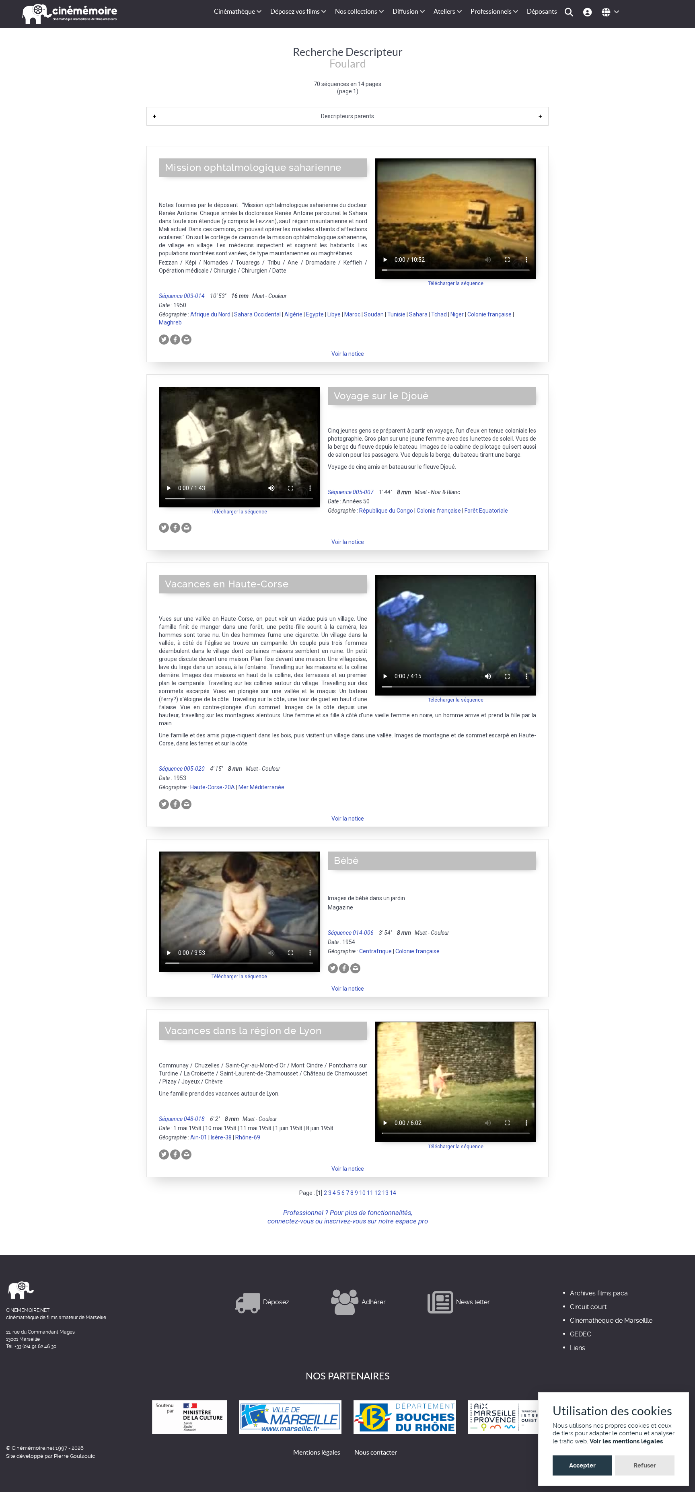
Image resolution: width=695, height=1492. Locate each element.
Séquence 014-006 (351, 933)
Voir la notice (347, 354)
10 (362, 1193)
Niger (457, 314)
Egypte (315, 314)
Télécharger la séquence (455, 283)
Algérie (293, 314)
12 (377, 1193)
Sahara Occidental (257, 314)
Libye (334, 314)
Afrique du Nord (210, 314)
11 (370, 1193)
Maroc (352, 314)
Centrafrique (375, 951)
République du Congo (386, 510)
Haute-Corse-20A (212, 787)
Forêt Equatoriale (486, 510)
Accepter (582, 1465)
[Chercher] (570, 11)
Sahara (418, 314)
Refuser (644, 1465)
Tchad (439, 314)
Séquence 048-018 (182, 1119)
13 (385, 1193)
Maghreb (170, 322)
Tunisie (396, 314)
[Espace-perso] (588, 11)
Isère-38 (221, 1137)
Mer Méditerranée (261, 787)
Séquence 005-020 (182, 768)
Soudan (374, 314)
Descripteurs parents (347, 116)
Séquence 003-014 (182, 296)
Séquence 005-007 (351, 492)
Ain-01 (198, 1137)
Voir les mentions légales (626, 1441)
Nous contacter (375, 1452)
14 (393, 1193)
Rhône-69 (247, 1137)
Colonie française (489, 314)
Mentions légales (316, 1452)
